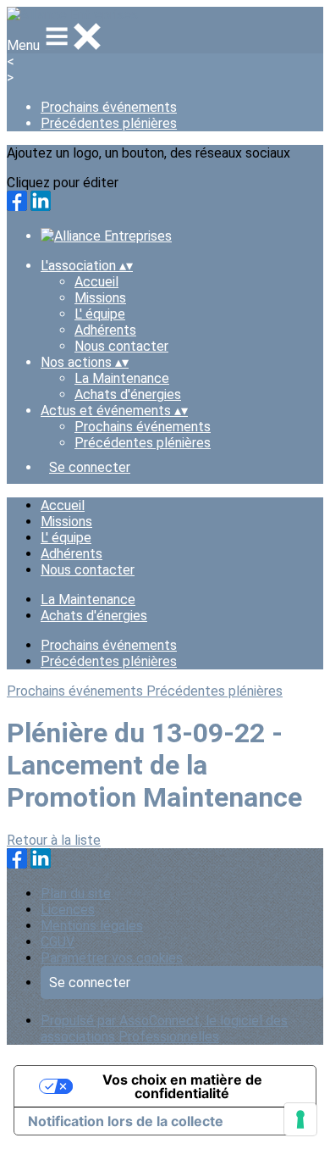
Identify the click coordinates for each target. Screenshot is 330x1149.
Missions (100, 298)
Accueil (96, 282)
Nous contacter (121, 346)
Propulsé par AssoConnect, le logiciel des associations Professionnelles (164, 1029)
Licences (68, 910)
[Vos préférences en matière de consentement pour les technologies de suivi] (300, 1119)
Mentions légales (92, 926)
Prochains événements (109, 107)
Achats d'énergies (127, 394)
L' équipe (99, 314)
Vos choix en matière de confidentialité (182, 1086)
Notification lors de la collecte (125, 1121)
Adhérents (105, 330)
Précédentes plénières (109, 123)
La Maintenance (121, 378)
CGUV (57, 942)
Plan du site (76, 893)
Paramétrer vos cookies (112, 958)
